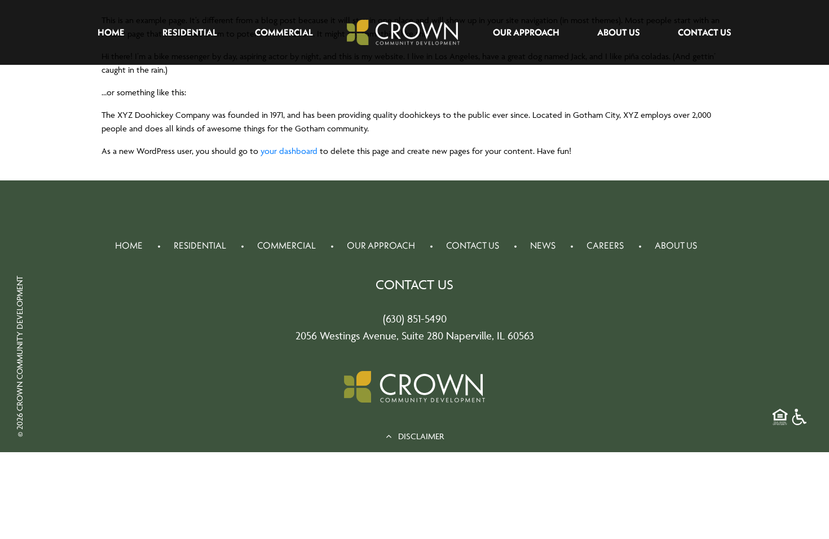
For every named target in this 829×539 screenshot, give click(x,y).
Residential (189, 32)
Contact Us (704, 32)
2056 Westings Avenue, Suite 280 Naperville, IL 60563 (415, 335)
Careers (605, 245)
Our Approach (526, 32)
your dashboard (289, 150)
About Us (618, 32)
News (542, 245)
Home (111, 32)
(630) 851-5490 (415, 318)
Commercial (284, 32)
